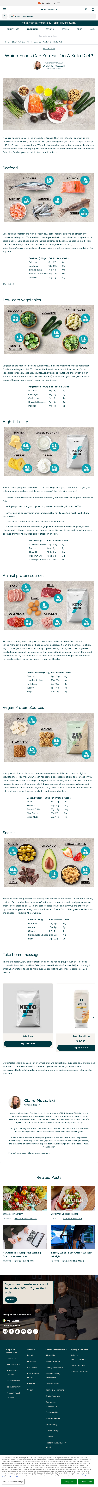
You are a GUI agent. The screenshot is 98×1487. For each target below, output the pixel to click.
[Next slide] (93, 1018)
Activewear (32, 1367)
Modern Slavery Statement (53, 1375)
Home (7, 42)
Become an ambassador (51, 1404)
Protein (30, 1355)
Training (50, 29)
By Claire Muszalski (54, 66)
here (48, 1153)
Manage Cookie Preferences (17, 1314)
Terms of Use (15, 1477)
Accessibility (51, 1424)
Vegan (30, 1390)
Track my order (13, 1381)
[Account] (86, 9)
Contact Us (12, 1358)
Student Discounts (79, 1371)
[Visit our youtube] (23, 1331)
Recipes (65, 29)
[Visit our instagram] (5, 1331)
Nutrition (32, 29)
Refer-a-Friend (79, 1357)
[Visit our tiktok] (17, 1331)
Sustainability (52, 1412)
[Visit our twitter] (29, 1331)
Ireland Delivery (13, 1387)
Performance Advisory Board (56, 1445)
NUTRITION (49, 48)
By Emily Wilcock (72, 1218)
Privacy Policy (52, 1384)
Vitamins (31, 1384)
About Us (50, 1355)
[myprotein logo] (49, 9)
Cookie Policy (52, 1430)
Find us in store (53, 1361)
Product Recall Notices (13, 1395)
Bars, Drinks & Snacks (33, 1375)
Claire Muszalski (39, 1100)
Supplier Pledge (53, 1418)
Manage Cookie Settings (13, 1482)
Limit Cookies (86, 1482)
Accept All (69, 1482)
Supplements (13, 29)
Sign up (11, 1300)
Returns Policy (13, 1364)
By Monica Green (24, 1261)
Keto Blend (27, 1036)
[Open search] (5, 16)
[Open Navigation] (5, 9)
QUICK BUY (30, 1044)
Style (79, 29)
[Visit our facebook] (11, 1331)
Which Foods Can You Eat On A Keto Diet (44, 42)
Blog (14, 42)
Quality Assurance (54, 1367)
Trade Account (53, 1396)
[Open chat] (35, 1331)
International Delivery (12, 1372)
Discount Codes (78, 1365)
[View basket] (93, 9)
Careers (49, 1437)
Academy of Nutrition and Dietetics (66, 1113)
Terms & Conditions (55, 1390)
